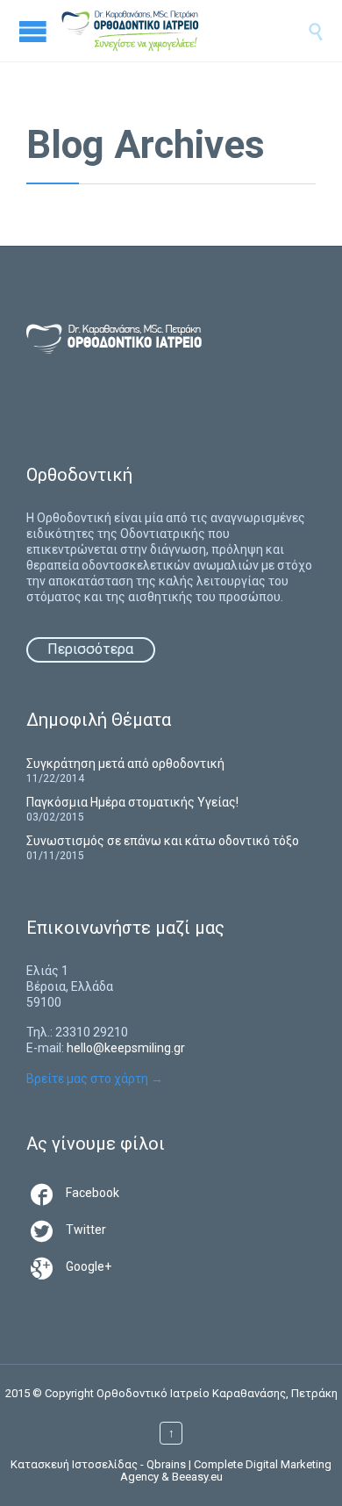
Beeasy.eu (197, 1476)
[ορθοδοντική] (148, 30)
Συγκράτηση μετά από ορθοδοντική (125, 764)
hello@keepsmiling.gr (126, 1048)
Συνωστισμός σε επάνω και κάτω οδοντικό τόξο (162, 841)
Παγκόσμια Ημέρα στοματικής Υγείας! (132, 802)
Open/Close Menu (33, 31)
